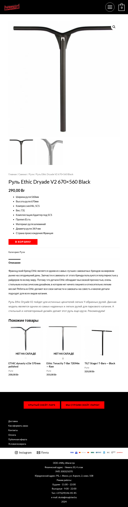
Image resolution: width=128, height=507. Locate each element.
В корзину (23, 241)
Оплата (12, 435)
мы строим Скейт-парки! (83, 405)
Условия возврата (17, 444)
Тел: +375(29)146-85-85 (64, 493)
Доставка (13, 421)
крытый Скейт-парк (41, 405)
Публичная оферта (17, 439)
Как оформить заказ (18, 425)
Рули (31, 174)
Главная (12, 174)
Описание (14, 262)
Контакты (13, 430)
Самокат (22, 174)
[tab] (14, 262)
